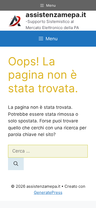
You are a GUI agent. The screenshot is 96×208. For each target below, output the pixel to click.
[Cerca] (16, 164)
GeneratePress (48, 192)
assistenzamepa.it (56, 15)
